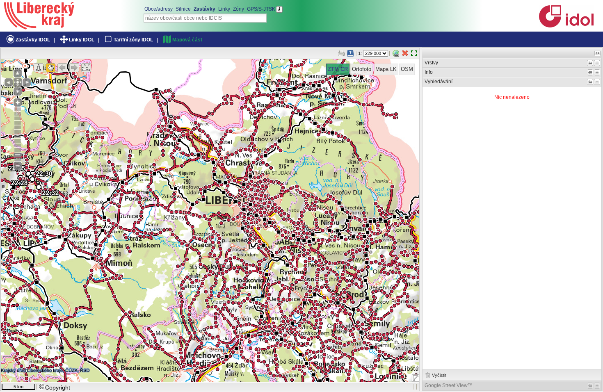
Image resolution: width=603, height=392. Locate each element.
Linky (224, 9)
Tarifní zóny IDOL (133, 40)
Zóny (238, 9)
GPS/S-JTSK (261, 9)
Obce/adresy (158, 9)
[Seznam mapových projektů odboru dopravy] (39, 26)
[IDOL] (566, 25)
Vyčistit (439, 375)
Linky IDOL (81, 40)
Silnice (183, 9)
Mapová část (187, 40)
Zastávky (204, 9)
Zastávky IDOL (33, 40)
